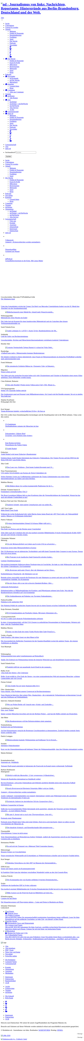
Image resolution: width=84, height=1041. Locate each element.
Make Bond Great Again (9, 510)
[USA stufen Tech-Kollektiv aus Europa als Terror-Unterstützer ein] (29, 467)
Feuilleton (13, 37)
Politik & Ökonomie (17, 33)
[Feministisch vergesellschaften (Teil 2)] (29, 486)
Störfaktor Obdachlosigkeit (10, 746)
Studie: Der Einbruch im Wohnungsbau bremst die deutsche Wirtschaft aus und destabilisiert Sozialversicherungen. (40, 660)
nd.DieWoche (14, 106)
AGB (7, 983)
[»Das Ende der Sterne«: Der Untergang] (28, 667)
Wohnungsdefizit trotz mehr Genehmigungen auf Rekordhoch (22, 656)
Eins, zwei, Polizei (7, 710)
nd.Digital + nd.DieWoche (19, 104)
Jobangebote (9, 969)
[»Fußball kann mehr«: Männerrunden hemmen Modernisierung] (29, 347)
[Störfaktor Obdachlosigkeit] (31, 740)
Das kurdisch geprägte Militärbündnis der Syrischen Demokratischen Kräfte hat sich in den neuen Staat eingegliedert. (41, 889)
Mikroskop (13, 65)
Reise (11, 72)
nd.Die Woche (15, 80)
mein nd (8, 148)
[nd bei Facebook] (10, 53)
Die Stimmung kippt (8, 299)
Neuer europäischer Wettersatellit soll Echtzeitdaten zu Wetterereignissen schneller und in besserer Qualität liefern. (40, 856)
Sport (11, 39)
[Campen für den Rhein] (29, 893)
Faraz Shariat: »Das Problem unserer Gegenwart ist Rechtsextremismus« (26, 691)
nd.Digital (13, 102)
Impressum (9, 977)
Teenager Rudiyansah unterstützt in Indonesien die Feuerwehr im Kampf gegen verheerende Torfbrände (37, 766)
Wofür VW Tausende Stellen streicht (13, 390)
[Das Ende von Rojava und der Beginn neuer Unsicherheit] (28, 523)
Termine (8, 94)
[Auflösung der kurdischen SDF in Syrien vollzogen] (31, 880)
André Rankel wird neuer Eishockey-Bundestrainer (18, 454)
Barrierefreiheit (10, 981)
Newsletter (13, 45)
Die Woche (13, 41)
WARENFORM (44, 1030)
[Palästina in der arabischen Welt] (28, 596)
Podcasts (13, 43)
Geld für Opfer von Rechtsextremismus (14, 336)
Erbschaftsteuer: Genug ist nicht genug (14, 833)
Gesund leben (14, 86)
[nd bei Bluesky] (10, 49)
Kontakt (8, 967)
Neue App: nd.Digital (12, 952)
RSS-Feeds (9, 998)
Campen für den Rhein (9, 898)
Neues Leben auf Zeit (8, 372)
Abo (2, 18)
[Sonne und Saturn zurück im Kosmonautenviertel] (31, 863)
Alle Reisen (14, 98)
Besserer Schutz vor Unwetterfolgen (13, 852)
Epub (11, 950)
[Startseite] (42, 8)
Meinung (13, 31)
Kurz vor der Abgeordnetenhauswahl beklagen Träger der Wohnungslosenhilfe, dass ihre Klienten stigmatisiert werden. (42, 749)
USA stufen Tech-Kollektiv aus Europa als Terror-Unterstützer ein (23, 473)
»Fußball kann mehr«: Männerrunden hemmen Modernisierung (22, 353)
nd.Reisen (8, 992)
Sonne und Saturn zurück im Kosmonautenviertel (18, 869)
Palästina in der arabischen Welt (12, 602)
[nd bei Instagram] (10, 51)
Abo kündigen (10, 948)
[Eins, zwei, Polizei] (29, 704)
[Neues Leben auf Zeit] (30, 366)
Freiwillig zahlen (11, 956)
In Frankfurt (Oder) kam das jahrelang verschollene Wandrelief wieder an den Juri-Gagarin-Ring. (34, 872)
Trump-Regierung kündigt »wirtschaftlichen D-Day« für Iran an (23, 411)
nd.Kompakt (14, 78)
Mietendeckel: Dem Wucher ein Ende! (14, 318)
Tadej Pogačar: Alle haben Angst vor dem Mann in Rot (20, 637)
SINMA (60, 1030)
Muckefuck (14, 82)
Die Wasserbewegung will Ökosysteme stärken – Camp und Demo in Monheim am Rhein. (32, 902)
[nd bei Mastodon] (10, 47)
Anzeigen (8, 971)
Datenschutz (9, 979)
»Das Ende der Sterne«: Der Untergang (14, 673)
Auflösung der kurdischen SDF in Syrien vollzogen (18, 885)
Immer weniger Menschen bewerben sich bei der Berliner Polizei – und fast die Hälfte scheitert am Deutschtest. (39, 714)
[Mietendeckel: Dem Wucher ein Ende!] (29, 312)
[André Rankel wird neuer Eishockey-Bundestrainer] (11, 449)
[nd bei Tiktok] (10, 55)
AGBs (12, 110)
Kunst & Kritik (15, 63)
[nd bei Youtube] (11, 57)
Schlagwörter (9, 988)
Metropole (13, 68)
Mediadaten (9, 973)
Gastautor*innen (11, 962)
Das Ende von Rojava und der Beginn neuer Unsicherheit (21, 529)
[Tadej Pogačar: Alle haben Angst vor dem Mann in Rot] (30, 632)
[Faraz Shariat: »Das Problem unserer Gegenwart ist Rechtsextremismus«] (22, 686)
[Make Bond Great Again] (28, 505)
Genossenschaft (10, 145)
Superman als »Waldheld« (10, 762)
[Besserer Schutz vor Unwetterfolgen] (29, 846)
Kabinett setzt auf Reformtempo (12, 727)
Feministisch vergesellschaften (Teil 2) (14, 492)
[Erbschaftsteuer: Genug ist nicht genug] (29, 827)
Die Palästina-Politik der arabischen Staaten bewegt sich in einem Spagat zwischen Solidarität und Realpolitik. (39, 605)
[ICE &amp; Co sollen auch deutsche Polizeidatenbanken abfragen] (31, 613)
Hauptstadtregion (15, 35)
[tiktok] (10, 139)
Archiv (7, 986)
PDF (7, 950)
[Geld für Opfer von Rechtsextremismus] (31, 331)
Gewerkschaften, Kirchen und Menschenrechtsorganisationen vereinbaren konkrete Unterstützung (34, 340)
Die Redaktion (10, 960)
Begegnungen (14, 67)
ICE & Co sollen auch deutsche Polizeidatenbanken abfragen (22, 619)
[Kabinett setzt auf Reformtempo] (28, 721)
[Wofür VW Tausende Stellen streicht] (30, 385)
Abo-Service (14, 108)
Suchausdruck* (10, 152)
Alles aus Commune (17, 92)
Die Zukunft (9, 996)
